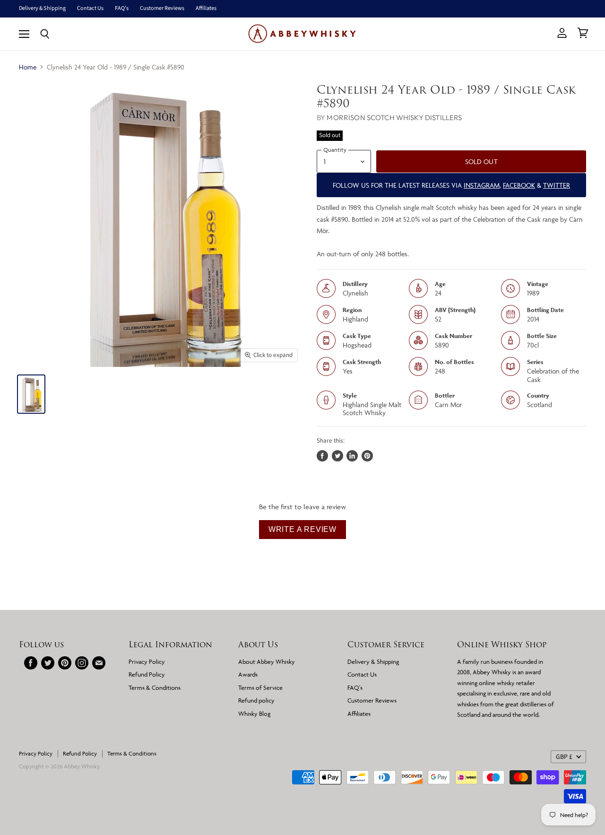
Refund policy (256, 700)
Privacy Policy (147, 661)
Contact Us (90, 8)
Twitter (556, 185)
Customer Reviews (162, 8)
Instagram (482, 185)
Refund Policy (147, 674)
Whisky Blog (254, 713)
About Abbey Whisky (266, 661)
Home (27, 67)
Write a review (302, 529)
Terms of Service (260, 687)
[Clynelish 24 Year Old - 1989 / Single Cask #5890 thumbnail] (31, 394)
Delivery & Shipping (42, 8)
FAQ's (122, 8)
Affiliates (206, 8)
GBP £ (564, 757)
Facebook (519, 185)
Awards (248, 674)
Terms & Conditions (155, 687)
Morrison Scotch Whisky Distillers (394, 117)
